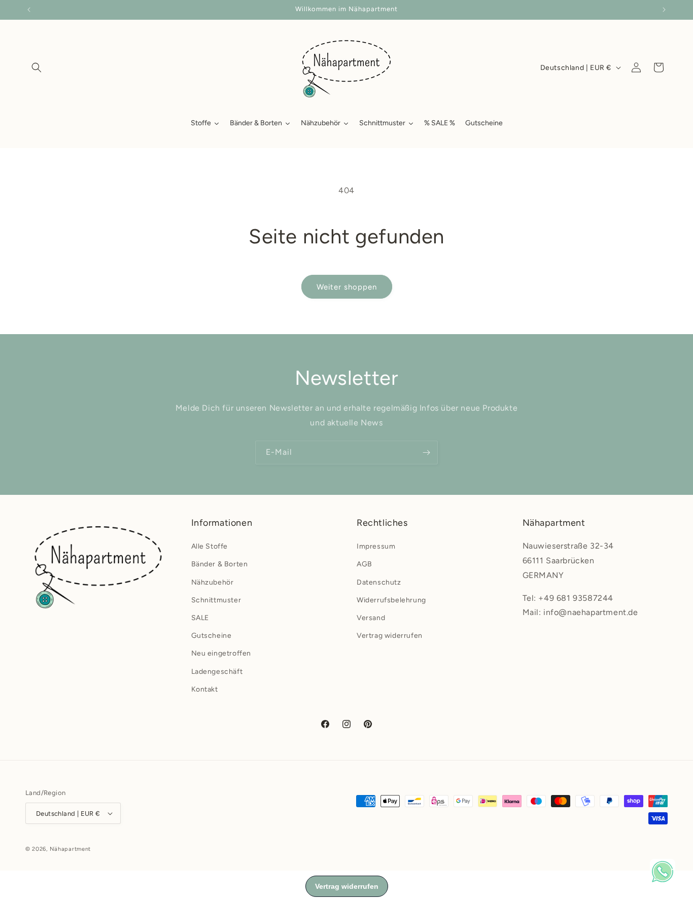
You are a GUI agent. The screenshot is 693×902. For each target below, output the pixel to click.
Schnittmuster (216, 600)
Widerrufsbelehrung (391, 600)
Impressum (376, 546)
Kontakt (204, 689)
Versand (371, 618)
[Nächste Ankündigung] (664, 9)
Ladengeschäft (217, 671)
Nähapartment (70, 849)
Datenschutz (379, 582)
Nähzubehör (212, 582)
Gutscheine (211, 635)
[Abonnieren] (426, 452)
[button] (36, 67)
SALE (200, 618)
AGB (364, 564)
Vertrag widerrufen (390, 635)
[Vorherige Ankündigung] (29, 9)
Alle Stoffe (209, 546)
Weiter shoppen (347, 287)
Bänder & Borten (219, 564)
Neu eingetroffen (221, 653)
